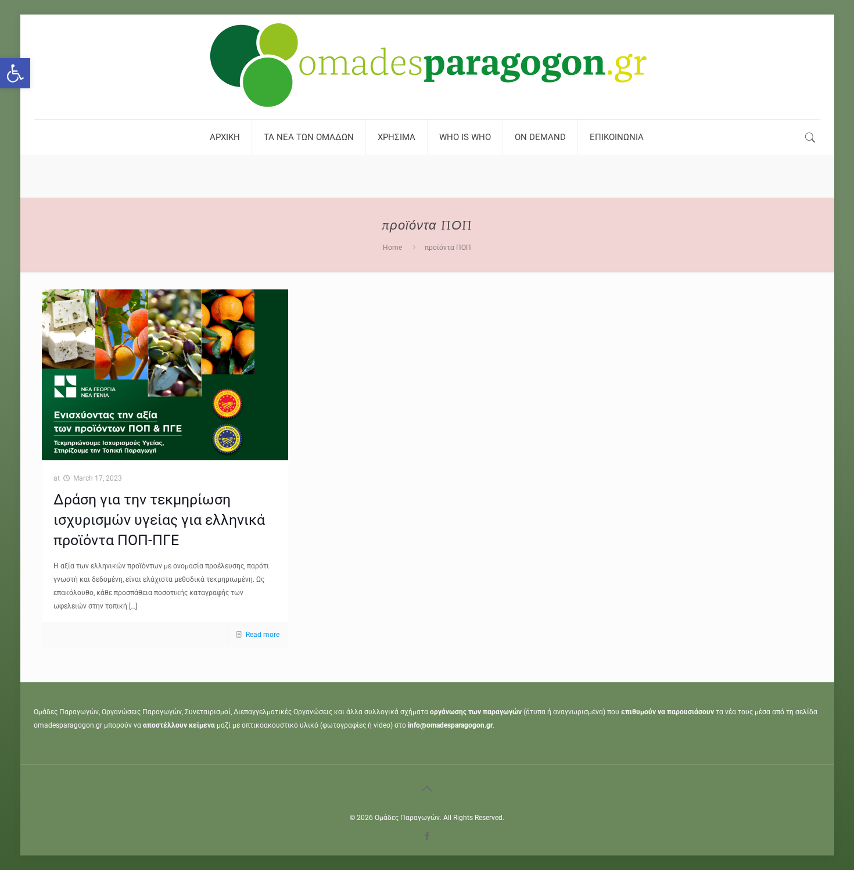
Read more (262, 635)
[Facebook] (427, 836)
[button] (15, 73)
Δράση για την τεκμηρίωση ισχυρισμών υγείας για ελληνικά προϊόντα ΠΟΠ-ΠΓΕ (159, 520)
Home (392, 248)
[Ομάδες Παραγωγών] (427, 67)
